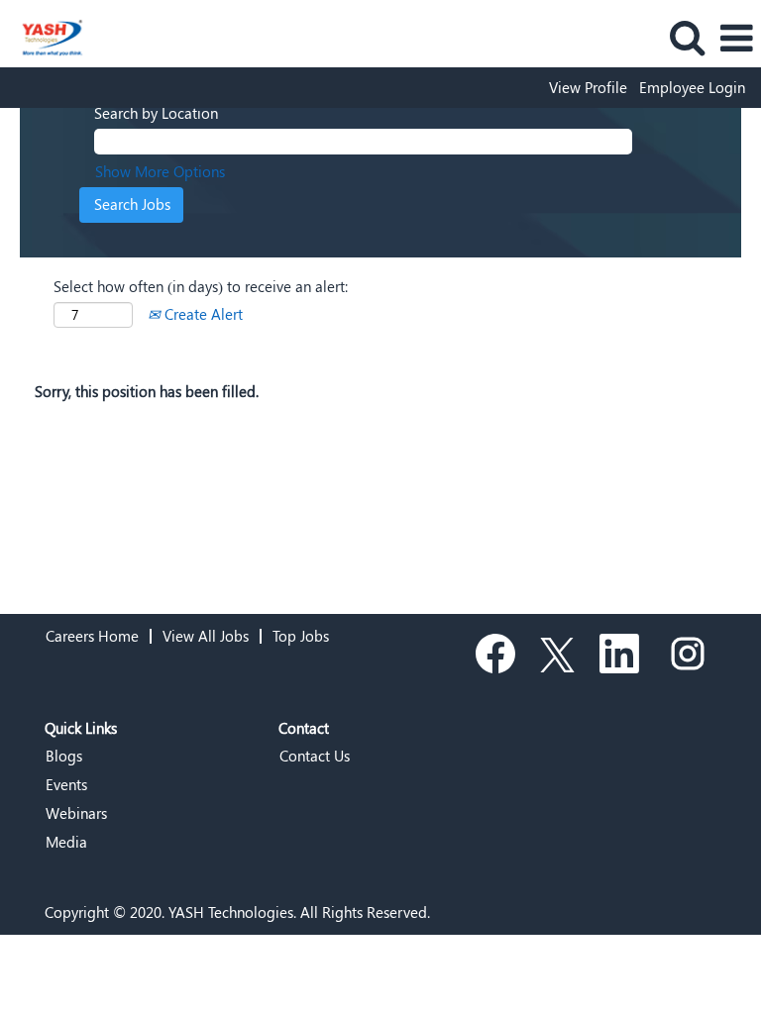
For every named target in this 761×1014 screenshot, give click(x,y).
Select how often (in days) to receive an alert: (201, 286)
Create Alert (202, 314)
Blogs (64, 756)
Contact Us (314, 756)
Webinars (76, 813)
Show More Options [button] (160, 171)
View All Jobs (206, 636)
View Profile (588, 87)
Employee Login (692, 87)
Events (66, 784)
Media (66, 842)
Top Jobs (300, 636)
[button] (736, 37)
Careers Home (92, 636)
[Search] (686, 36)
